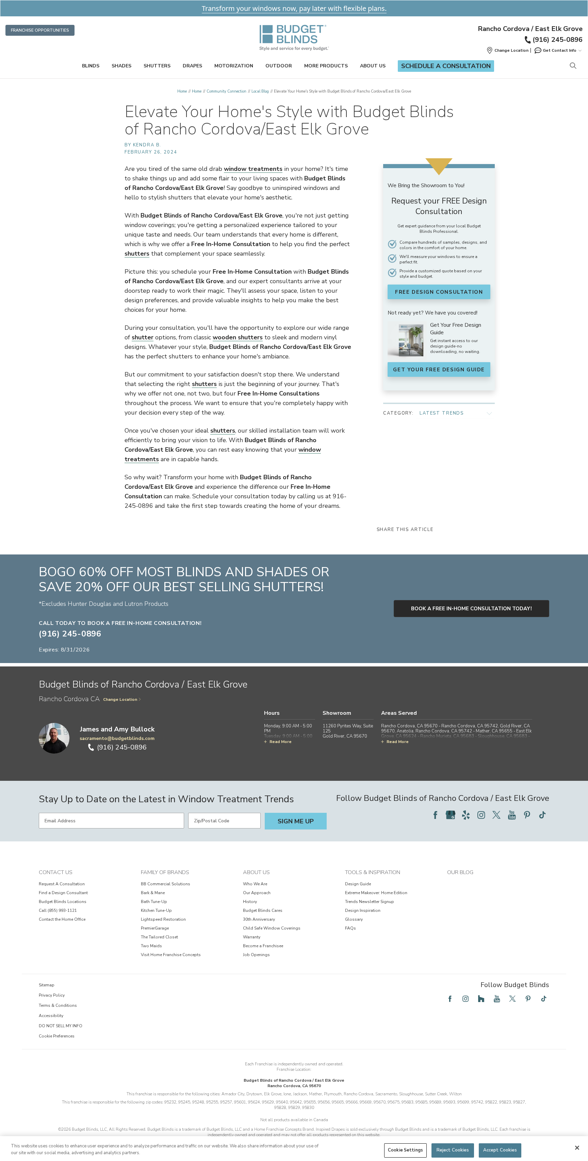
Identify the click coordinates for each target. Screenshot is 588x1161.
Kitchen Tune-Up (156, 910)
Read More (281, 741)
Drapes (192, 66)
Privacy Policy (52, 995)
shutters (137, 253)
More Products (326, 66)
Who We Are (255, 884)
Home (182, 91)
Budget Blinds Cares (262, 910)
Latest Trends (442, 413)
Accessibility (51, 1015)
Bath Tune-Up (154, 901)
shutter (142, 337)
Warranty (251, 937)
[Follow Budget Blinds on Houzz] (481, 999)
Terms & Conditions (58, 1005)
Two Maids (151, 946)
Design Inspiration (362, 910)
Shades (121, 66)
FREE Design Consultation (439, 292)
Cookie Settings (405, 1150)
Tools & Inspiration (372, 872)
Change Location (120, 699)
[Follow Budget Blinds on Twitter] (496, 814)
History (250, 901)
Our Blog (460, 872)
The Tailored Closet (159, 937)
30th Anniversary (259, 919)
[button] (507, 50)
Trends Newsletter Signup (369, 901)
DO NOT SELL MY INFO (60, 1026)
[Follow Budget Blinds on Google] (450, 814)
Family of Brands (165, 872)
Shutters (157, 66)
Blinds (90, 66)
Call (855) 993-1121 (58, 910)
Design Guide (358, 884)
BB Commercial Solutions (165, 884)
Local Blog (260, 91)
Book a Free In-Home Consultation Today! (471, 608)
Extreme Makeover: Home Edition (376, 893)
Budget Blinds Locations (62, 901)
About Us (373, 66)
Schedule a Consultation (446, 66)
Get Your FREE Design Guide (439, 369)
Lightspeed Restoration (163, 919)
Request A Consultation (62, 884)
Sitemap (46, 985)
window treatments (253, 169)
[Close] (577, 1147)
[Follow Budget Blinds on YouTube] (512, 814)
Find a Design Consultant (63, 893)
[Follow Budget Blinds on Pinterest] (527, 814)
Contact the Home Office (62, 919)
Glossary (354, 919)
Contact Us (55, 872)
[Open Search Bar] (573, 66)
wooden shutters (238, 337)
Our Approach (257, 893)
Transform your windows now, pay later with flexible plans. (294, 8)
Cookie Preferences (57, 1036)
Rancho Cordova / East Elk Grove (530, 29)
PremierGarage (155, 928)
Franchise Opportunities (40, 30)
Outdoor (278, 66)
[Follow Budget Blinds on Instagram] (481, 814)
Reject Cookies (453, 1150)
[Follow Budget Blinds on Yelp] (466, 814)
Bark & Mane (153, 893)
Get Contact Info (559, 50)
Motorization (233, 66)
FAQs (350, 928)
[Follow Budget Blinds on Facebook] (435, 814)
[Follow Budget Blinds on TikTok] (542, 814)
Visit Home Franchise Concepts (171, 954)
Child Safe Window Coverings (271, 928)
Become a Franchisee (263, 946)
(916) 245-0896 (558, 39)
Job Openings (256, 954)
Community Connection (226, 91)
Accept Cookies (500, 1150)
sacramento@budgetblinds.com (117, 738)
